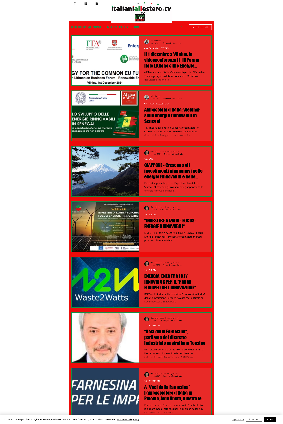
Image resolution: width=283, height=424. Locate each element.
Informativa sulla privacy (128, 419)
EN (97, 4)
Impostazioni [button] (238, 419)
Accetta (269, 419)
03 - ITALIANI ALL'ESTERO (156, 48)
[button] (181, 27)
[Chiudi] (279, 419)
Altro (136, 27)
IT (75, 4)
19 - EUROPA (150, 214)
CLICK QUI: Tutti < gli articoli (86, 27)
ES (85, 4)
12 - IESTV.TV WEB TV (117, 27)
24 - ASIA (148, 159)
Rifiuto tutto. (254, 419)
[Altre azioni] (205, 42)
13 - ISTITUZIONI (152, 325)
